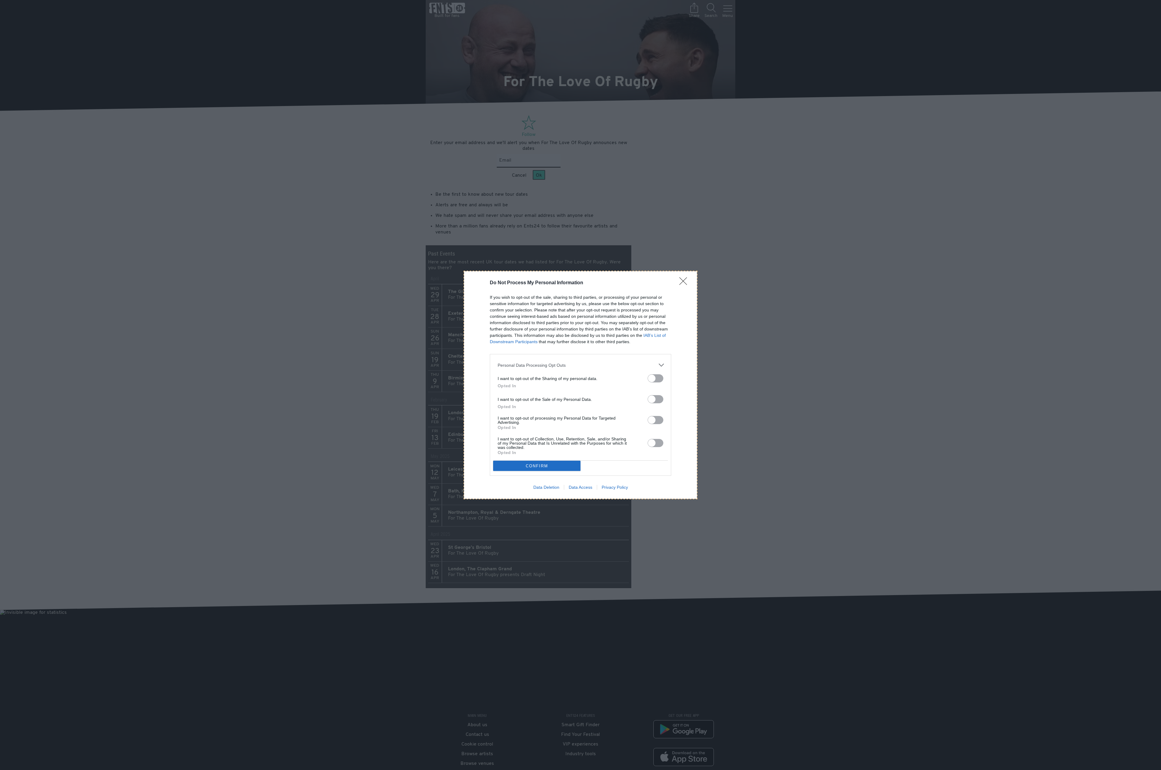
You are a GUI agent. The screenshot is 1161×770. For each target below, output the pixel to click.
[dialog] (580, 385)
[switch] (655, 378)
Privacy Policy (615, 487)
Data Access (580, 487)
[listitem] (580, 365)
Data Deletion (546, 487)
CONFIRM (537, 466)
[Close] (685, 283)
